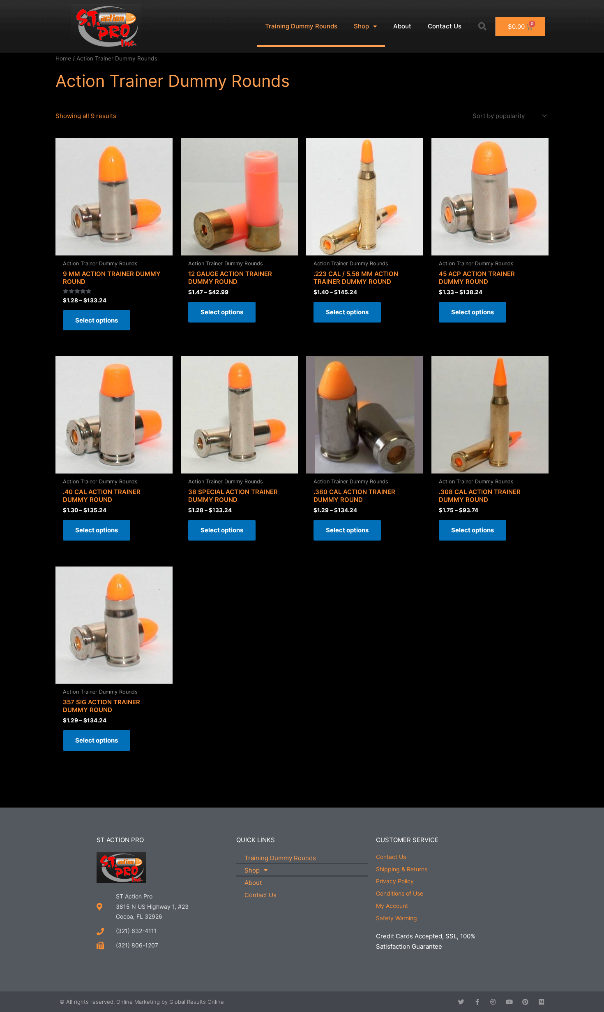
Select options (96, 320)
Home (63, 58)
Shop (361, 26)
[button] (482, 26)
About (402, 26)
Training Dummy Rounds (301, 26)
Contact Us (444, 26)
